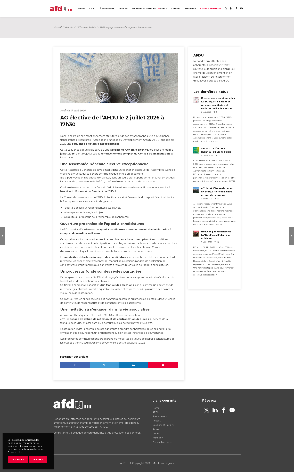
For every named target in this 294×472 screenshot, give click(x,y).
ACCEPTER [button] (18, 459)
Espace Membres (162, 442)
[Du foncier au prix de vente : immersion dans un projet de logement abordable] (2, 236)
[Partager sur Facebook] (75, 365)
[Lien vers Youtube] (241, 8)
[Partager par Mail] (163, 365)
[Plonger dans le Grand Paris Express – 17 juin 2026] (291, 236)
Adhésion (158, 437)
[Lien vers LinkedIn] (231, 8)
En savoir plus (15, 452)
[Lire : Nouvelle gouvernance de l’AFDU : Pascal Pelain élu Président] (196, 234)
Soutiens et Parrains (163, 425)
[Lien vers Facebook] (236, 8)
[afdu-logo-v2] (61, 8)
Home (156, 407)
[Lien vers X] (226, 8)
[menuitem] (81, 8)
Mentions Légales (163, 463)
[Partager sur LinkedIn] (133, 365)
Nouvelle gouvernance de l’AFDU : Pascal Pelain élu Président (216, 235)
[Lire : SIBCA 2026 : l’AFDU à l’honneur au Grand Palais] (196, 150)
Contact (157, 433)
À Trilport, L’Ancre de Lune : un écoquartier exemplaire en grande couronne (217, 191)
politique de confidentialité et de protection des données (106, 432)
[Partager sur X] (104, 365)
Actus (156, 429)
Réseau (157, 420)
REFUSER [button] (38, 459)
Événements (160, 416)
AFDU (156, 412)
